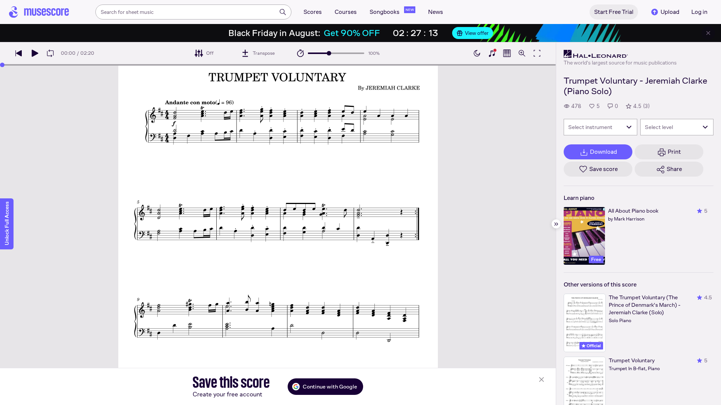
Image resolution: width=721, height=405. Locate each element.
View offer (477, 33)
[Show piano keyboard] (491, 53)
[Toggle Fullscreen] (537, 53)
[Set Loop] (50, 53)
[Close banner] (708, 33)
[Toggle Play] (34, 53)
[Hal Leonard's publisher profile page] (620, 54)
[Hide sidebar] (556, 223)
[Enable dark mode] (476, 53)
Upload (670, 12)
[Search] (283, 12)
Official (593, 345)
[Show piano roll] (506, 53)
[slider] (329, 53)
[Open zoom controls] (521, 53)
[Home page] (39, 12)
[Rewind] (18, 53)
